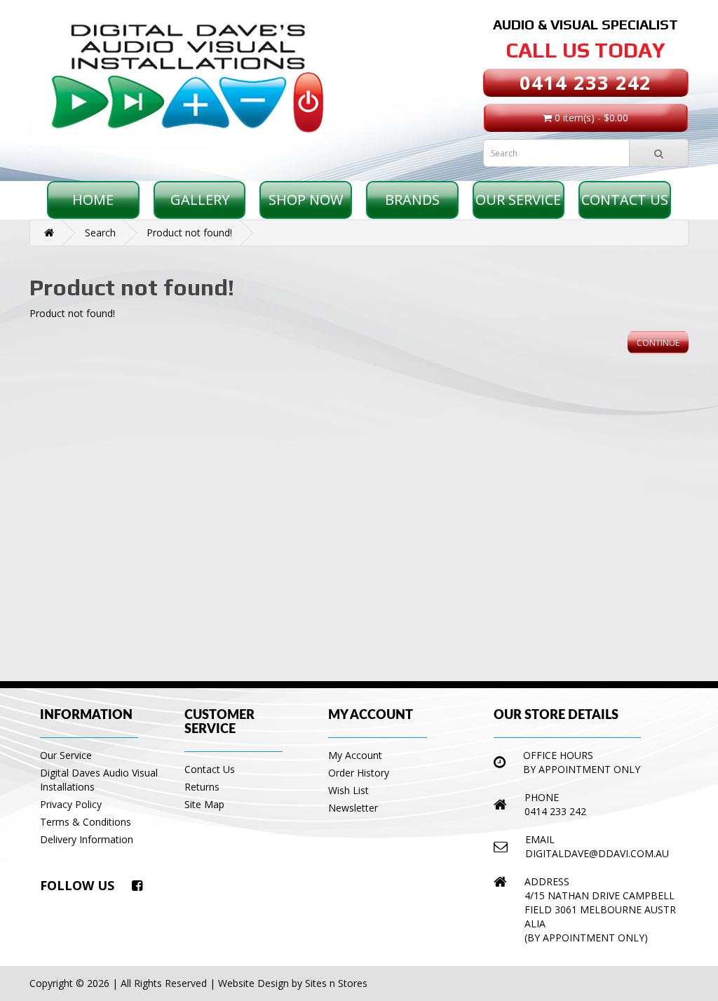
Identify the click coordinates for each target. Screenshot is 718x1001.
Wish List (348, 790)
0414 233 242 (585, 82)
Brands (412, 199)
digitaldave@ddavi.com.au (597, 853)
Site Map (204, 804)
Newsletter (353, 807)
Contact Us (624, 199)
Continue (658, 343)
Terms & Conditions (85, 821)
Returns (201, 786)
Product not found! (189, 232)
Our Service (518, 199)
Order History (358, 772)
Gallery (199, 199)
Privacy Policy (71, 804)
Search (100, 232)
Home (93, 199)
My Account (355, 755)
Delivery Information (86, 839)
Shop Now (306, 199)
